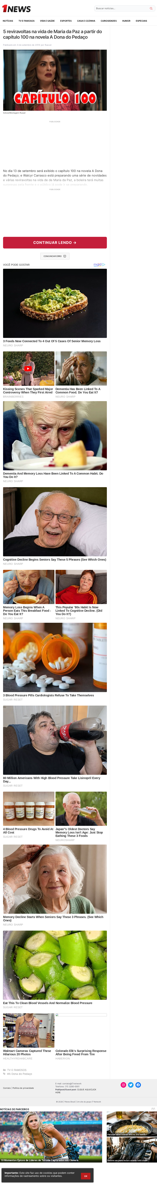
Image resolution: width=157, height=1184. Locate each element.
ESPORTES (66, 20)
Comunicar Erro (53, 256)
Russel (48, 45)
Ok (85, 1176)
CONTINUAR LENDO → (55, 242)
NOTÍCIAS (8, 20)
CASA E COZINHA (86, 20)
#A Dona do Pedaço (19, 1073)
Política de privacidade (23, 1088)
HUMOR (126, 20)
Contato (7, 1088)
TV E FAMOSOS (26, 20)
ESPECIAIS (141, 20)
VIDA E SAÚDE (47, 20)
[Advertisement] (55, 144)
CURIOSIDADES (109, 20)
